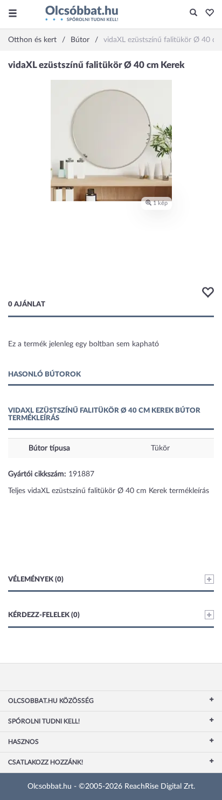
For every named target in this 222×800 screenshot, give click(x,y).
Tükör (160, 448)
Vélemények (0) (36, 579)
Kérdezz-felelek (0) (44, 615)
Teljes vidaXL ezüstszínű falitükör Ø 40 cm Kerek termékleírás (108, 491)
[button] (206, 13)
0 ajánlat (26, 304)
